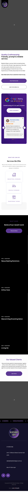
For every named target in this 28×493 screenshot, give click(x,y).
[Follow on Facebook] (3, 475)
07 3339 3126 (10, 447)
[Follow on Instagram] (8, 475)
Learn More (14, 373)
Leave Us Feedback (14, 110)
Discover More (14, 230)
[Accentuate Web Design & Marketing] (15, 488)
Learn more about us (14, 87)
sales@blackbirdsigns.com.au (14, 461)
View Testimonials (14, 80)
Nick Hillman (13, 120)
